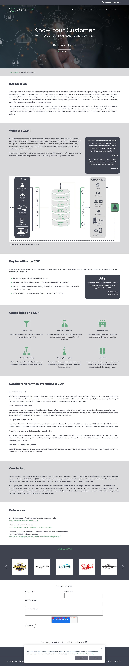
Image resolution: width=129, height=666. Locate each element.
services (80, 10)
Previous (6, 567)
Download (65, 51)
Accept (82, 658)
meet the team (92, 10)
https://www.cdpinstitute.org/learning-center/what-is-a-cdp (30, 527)
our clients (112, 10)
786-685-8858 (56, 642)
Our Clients (64, 548)
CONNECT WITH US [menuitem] (112, 2)
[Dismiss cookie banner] (101, 648)
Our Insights (14, 72)
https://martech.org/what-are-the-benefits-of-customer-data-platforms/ (35, 537)
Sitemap (117, 661)
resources (102, 10)
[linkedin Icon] (84, 642)
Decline (96, 658)
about (73, 10)
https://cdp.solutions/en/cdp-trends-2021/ (23, 521)
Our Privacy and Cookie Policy (85, 654)
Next (122, 567)
